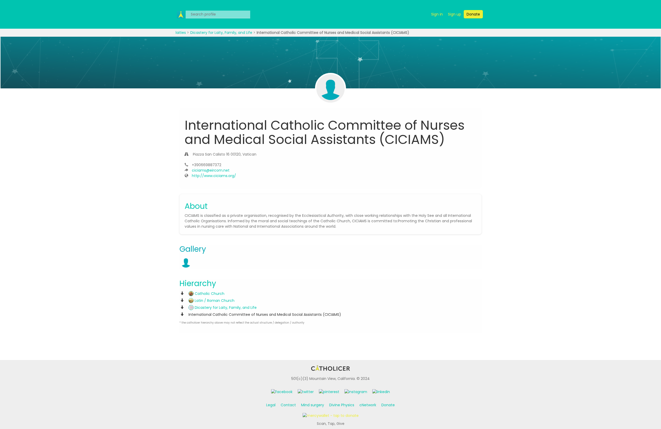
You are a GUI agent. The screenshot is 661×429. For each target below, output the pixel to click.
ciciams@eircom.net (211, 170)
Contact (288, 405)
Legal (271, 405)
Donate (388, 405)
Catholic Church (209, 293)
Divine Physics (341, 405)
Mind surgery (312, 405)
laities (181, 32)
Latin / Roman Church (214, 300)
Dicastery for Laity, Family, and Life (221, 32)
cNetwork (367, 405)
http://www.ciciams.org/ (214, 175)
